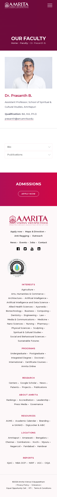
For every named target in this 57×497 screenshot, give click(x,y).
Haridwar (42, 446)
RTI (30, 488)
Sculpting (38, 328)
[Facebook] (18, 248)
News (13, 242)
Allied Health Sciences (21, 306)
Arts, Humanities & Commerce (27, 294)
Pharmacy (42, 323)
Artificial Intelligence (35, 298)
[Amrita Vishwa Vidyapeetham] (16, 5)
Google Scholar (28, 383)
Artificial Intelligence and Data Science (27, 302)
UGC (39, 463)
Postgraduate (36, 353)
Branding (44, 421)
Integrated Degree (21, 357)
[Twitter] (25, 248)
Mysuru (45, 442)
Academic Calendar (25, 421)
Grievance (36, 485)
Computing (43, 311)
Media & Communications (21, 319)
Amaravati (27, 437)
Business (29, 311)
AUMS (9, 421)
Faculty (24, 43)
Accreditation (26, 400)
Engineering (30, 315)
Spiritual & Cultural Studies (27, 332)
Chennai (10, 442)
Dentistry (16, 315)
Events (23, 242)
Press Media (20, 404)
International (15, 362)
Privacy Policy (23, 485)
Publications (40, 387)
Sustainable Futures (28, 341)
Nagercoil (15, 446)
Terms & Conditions (42, 488)
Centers (13, 383)
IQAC (9, 463)
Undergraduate (18, 353)
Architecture (15, 298)
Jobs (32, 242)
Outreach (37, 236)
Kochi (36, 442)
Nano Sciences (15, 323)
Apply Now (28, 194)
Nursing (30, 323)
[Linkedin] (39, 248)
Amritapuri (13, 437)
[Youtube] (32, 249)
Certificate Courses (35, 362)
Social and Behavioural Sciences (27, 336)
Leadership (42, 400)
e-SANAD (17, 425)
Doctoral (39, 357)
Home (14, 43)
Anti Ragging (21, 236)
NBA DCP (20, 463)
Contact (42, 242)
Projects (26, 387)
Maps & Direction (34, 231)
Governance (36, 404)
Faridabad (28, 446)
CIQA (47, 463)
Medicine (42, 319)
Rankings (11, 400)
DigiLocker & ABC (35, 425)
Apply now (16, 231)
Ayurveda (41, 306)
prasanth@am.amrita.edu (19, 118)
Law (41, 315)
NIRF (31, 463)
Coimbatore (23, 442)
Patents (14, 387)
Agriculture (27, 289)
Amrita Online (28, 366)
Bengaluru (41, 437)
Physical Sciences (20, 328)
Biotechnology (14, 311)
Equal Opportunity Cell (16, 488)
